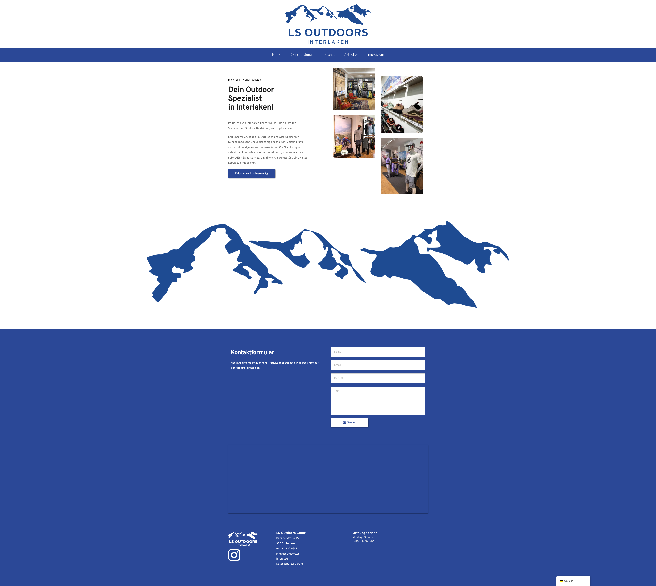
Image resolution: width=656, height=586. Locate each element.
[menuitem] (276, 55)
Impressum (283, 559)
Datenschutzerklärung (290, 564)
